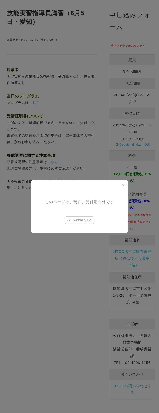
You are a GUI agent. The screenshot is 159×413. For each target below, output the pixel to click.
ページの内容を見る (79, 220)
